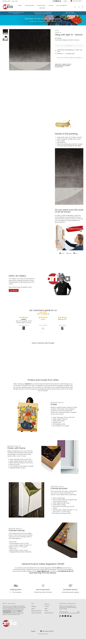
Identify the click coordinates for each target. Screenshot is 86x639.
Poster (20, 5)
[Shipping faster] (16, 585)
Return (33, 608)
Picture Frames (41, 5)
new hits (51, 5)
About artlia (15, 1)
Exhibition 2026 (6, 1)
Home (56, 30)
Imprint (46, 610)
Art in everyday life (61, 5)
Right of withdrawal (36, 610)
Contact (47, 606)
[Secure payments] (43, 585)
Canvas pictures (29, 5)
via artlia (13, 290)
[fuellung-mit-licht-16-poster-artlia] (69, 237)
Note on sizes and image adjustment (69, 57)
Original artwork (7, 610)
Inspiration (42, 8)
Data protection (49, 613)
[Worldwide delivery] (70, 585)
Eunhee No (58, 32)
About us (47, 604)
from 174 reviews (42, 314)
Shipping (64, 40)
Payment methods (36, 613)
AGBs (46, 608)
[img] (43, 312)
